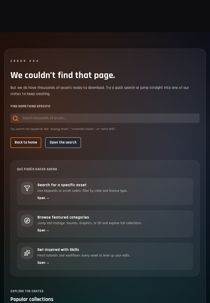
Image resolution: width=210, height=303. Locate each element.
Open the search (63, 142)
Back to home (26, 142)
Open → (43, 198)
